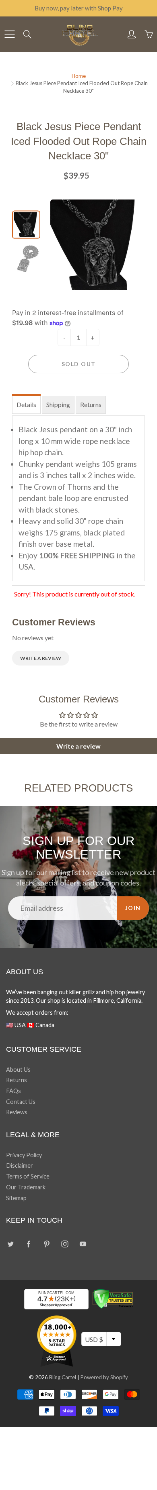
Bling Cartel (62, 1377)
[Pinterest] (46, 1244)
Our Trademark (25, 1187)
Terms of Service (28, 1176)
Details (26, 404)
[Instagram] (65, 1244)
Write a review (40, 658)
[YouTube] (83, 1244)
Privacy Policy (24, 1155)
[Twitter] (10, 1244)
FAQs (13, 1090)
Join (133, 907)
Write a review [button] (78, 746)
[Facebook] (28, 1244)
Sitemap (16, 1198)
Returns (90, 404)
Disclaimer (19, 1165)
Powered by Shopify (104, 1377)
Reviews (16, 1112)
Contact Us (20, 1101)
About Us (18, 1069)
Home (79, 76)
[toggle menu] (9, 34)
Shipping (58, 404)
